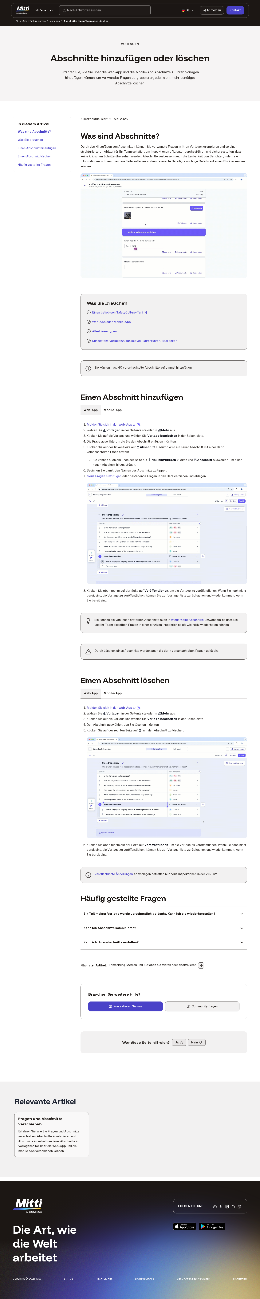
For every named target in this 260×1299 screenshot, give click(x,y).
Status (68, 1278)
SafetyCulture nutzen (34, 21)
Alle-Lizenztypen (104, 331)
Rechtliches (104, 1278)
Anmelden (214, 10)
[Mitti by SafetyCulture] (22, 10)
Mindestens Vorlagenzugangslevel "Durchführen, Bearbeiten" (135, 341)
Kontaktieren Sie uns (127, 1006)
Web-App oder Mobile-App (111, 322)
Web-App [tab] (91, 410)
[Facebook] (233, 1207)
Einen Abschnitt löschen (34, 156)
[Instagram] (239, 1207)
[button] (105, 10)
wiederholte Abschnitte (187, 620)
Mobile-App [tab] (113, 410)
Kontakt (235, 10)
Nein (194, 1042)
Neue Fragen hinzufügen (104, 476)
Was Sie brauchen (30, 140)
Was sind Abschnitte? (34, 132)
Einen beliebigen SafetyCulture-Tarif (117, 312)
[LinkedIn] (227, 1207)
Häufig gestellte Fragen (34, 165)
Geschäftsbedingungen (193, 1278)
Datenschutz (144, 1278)
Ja (177, 1042)
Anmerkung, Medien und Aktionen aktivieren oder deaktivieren (152, 965)
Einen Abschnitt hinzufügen (37, 148)
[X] (221, 1207)
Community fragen (205, 1006)
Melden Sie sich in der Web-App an (113, 424)
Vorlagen (55, 21)
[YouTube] (215, 1207)
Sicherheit (240, 1278)
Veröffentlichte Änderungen (114, 874)
